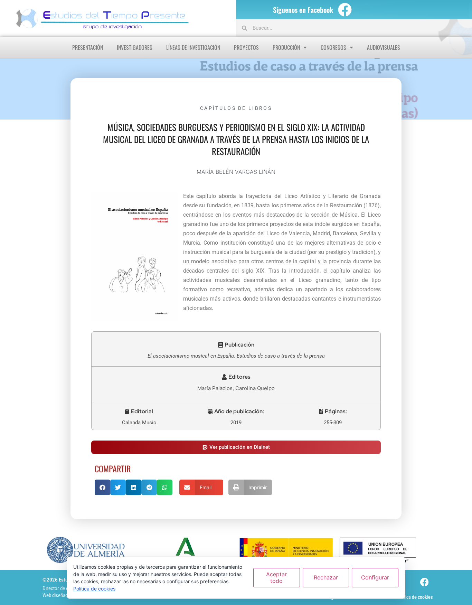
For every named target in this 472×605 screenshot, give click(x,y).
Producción (286, 47)
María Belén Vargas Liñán (236, 171)
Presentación (87, 47)
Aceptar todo (276, 577)
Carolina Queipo (255, 388)
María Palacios (215, 388)
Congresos (333, 47)
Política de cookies (414, 597)
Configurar (375, 577)
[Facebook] (345, 9)
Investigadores (134, 47)
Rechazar (326, 577)
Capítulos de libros (236, 108)
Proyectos (246, 47)
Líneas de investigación (193, 47)
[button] (236, 345)
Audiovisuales (383, 47)
